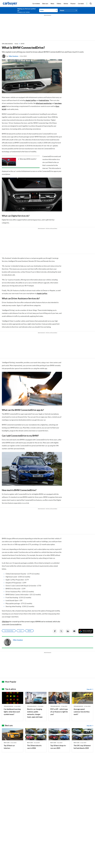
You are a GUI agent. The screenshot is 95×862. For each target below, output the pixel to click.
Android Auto (44, 100)
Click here (5, 622)
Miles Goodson (13, 56)
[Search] (90, 3)
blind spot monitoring (43, 103)
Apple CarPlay (31, 100)
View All (89, 689)
